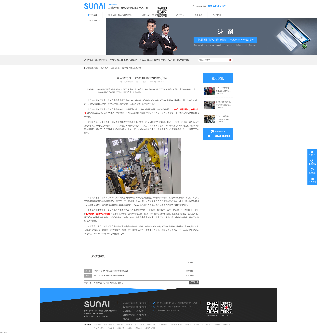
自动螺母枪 (127, 311)
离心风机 (97, 324)
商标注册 (226, 324)
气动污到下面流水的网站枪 (178, 60)
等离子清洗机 (150, 328)
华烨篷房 (120, 328)
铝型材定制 (206, 324)
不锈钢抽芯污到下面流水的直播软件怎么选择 (110, 271)
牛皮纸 (188, 324)
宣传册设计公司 (176, 324)
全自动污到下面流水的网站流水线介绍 (126, 68)
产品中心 (180, 15)
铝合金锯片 (139, 324)
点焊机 (129, 328)
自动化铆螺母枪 (101, 60)
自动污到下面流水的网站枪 (120, 15)
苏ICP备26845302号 (96, 313)
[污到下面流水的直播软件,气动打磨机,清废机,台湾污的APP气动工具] (94, 8)
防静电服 (138, 328)
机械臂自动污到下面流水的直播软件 (123, 60)
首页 (96, 68)
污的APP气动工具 (102, 316)
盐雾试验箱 (163, 324)
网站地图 (126, 319)
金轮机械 (129, 324)
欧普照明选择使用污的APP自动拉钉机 (230, 102)
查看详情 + (190, 271)
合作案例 (217, 15)
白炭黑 (196, 324)
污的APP (93, 15)
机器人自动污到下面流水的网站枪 (153, 60)
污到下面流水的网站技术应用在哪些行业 (109, 275)
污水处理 (110, 328)
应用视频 (198, 15)
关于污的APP (95, 20)
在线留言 (139, 319)
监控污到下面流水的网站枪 (154, 15)
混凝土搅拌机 (109, 324)
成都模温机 (151, 324)
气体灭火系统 (99, 328)
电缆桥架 (216, 324)
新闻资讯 (104, 68)
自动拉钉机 (139, 311)
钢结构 (120, 324)
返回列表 (194, 282)
